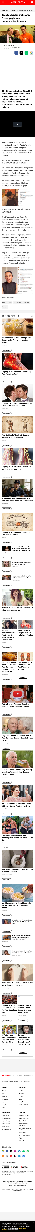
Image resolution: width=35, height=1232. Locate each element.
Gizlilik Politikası (23, 1118)
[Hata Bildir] (18, 1189)
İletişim (16, 1081)
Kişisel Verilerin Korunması (23, 1124)
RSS (20, 1138)
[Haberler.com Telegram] (19, 1156)
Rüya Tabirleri (6, 1126)
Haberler (4, 1087)
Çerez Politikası (23, 1121)
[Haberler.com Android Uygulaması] (15, 1167)
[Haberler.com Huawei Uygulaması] (24, 1167)
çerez (9, 1225)
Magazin (13, 10)
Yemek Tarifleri (6, 1129)
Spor (3, 1093)
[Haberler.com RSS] (3, 1156)
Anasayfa (5, 10)
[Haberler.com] (8, 1075)
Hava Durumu (6, 1115)
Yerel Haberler (23, 1104)
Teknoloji (21, 1093)
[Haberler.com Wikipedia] (7, 1156)
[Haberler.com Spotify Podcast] (27, 1151)
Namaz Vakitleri (6, 1118)
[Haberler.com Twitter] (11, 1151)
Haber (10, 1185)
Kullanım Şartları (24, 1115)
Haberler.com (6, 1112)
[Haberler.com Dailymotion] (23, 1156)
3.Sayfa (4, 1104)
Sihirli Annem (17, 302)
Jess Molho (26, 302)
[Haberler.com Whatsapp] (23, 1151)
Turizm (21, 1099)
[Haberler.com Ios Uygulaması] (6, 1167)
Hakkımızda (5, 1081)
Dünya (3, 1107)
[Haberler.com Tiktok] (15, 1156)
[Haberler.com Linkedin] (19, 1151)
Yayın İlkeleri (26, 1081)
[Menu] (3, 2)
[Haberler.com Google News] (3, 1151)
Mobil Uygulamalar (24, 1135)
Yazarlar (21, 1102)
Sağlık (21, 1091)
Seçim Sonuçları (6, 1121)
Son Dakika (5, 1099)
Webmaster (22, 1132)
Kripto (3, 1102)
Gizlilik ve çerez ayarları (8, 1189)
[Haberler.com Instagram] (15, 1151)
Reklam (11, 1081)
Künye (20, 1081)
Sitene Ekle (22, 1141)
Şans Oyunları (6, 1123)
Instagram (4, 307)
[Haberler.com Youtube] (11, 1156)
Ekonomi (4, 1091)
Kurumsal (22, 1112)
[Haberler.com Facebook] (7, 1151)
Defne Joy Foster (6, 302)
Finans (21, 1096)
